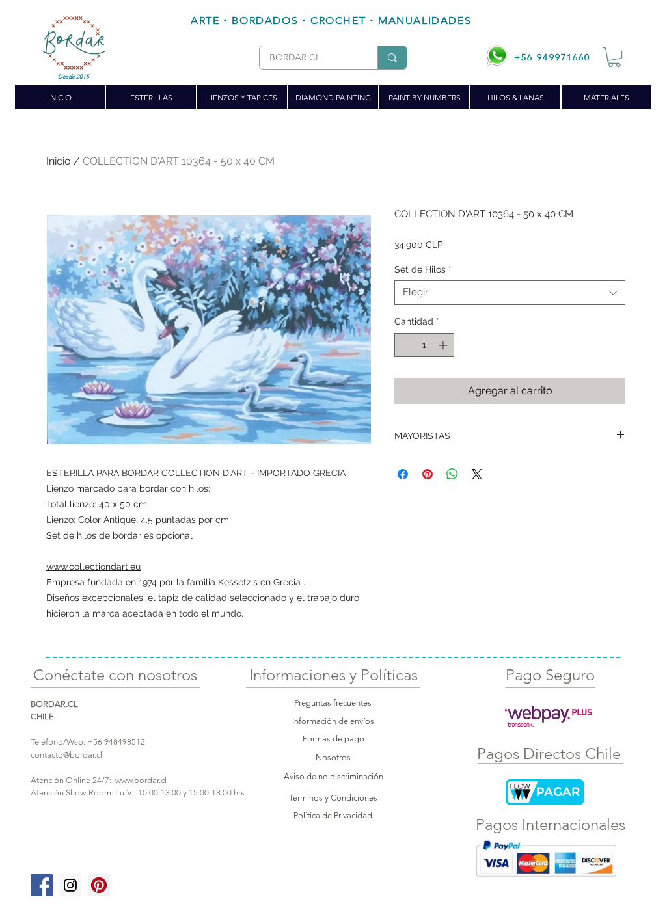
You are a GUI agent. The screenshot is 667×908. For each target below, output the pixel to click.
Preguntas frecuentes (333, 703)
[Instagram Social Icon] (70, 885)
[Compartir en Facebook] (403, 474)
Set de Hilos (423, 269)
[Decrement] (404, 345)
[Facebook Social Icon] (42, 885)
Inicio (58, 161)
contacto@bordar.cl (66, 755)
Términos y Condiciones (333, 798)
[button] (614, 57)
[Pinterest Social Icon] (99, 885)
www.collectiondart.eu (93, 566)
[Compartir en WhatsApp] (452, 474)
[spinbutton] (424, 345)
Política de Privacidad (332, 815)
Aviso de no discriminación (333, 776)
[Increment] (444, 345)
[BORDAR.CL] (392, 57)
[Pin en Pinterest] (427, 474)
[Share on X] (477, 474)
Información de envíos (333, 721)
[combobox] (509, 292)
